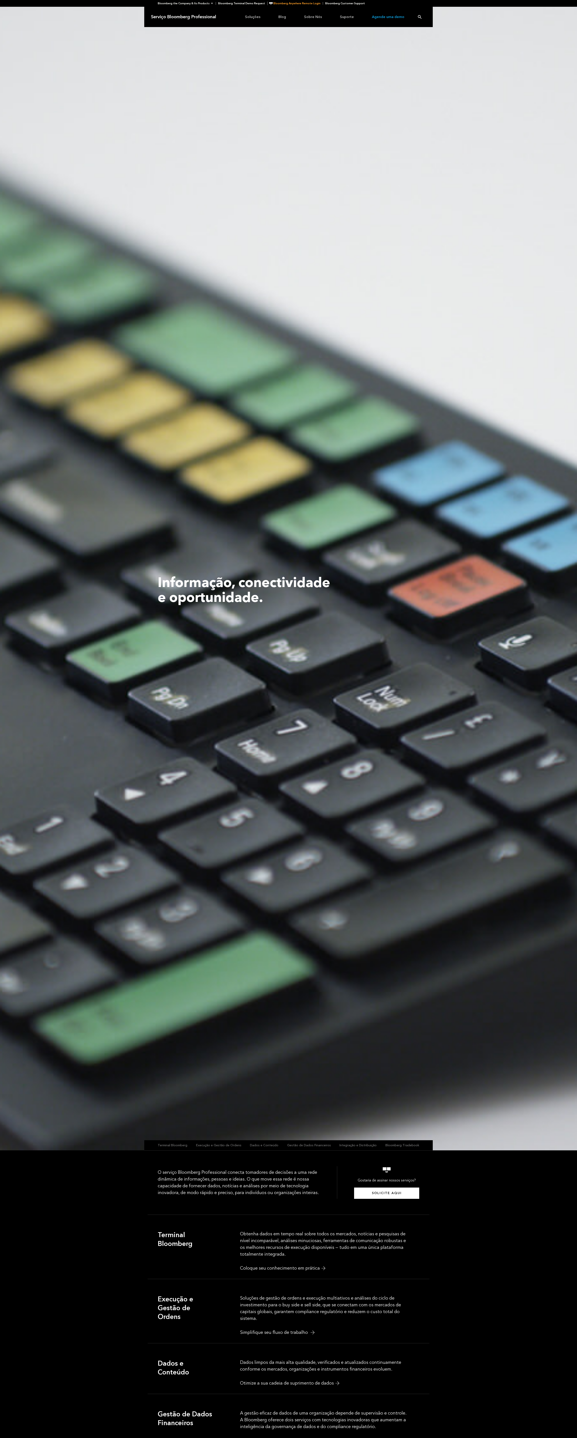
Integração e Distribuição (358, 1145)
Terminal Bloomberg (172, 1145)
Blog (282, 16)
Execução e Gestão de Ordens (218, 1145)
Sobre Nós (313, 16)
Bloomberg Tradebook (402, 1145)
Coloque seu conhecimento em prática (280, 1268)
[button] (187, 3)
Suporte (347, 16)
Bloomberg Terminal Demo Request (241, 3)
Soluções (252, 16)
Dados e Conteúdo (264, 1145)
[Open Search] (419, 17)
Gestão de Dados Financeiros (309, 1145)
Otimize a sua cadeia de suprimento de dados (287, 1383)
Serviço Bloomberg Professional (183, 17)
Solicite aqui (387, 1193)
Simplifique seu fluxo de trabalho (274, 1332)
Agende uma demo (388, 16)
